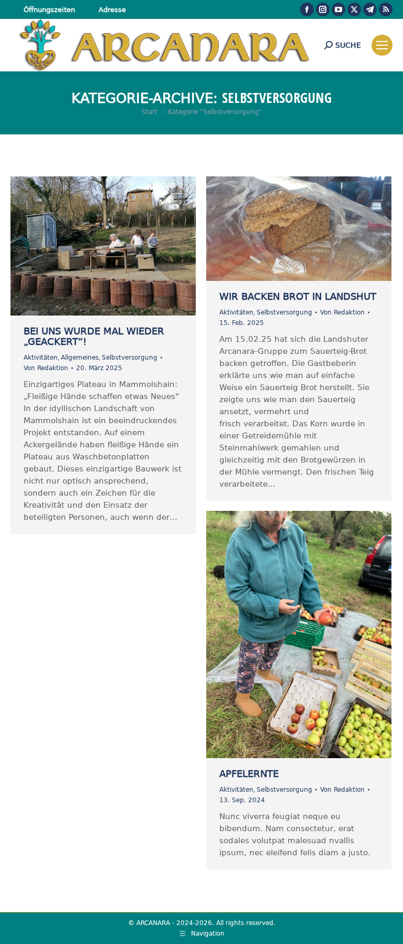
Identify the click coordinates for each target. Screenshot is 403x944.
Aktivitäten (41, 357)
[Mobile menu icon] (382, 45)
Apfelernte (249, 773)
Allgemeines (80, 357)
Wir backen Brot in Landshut (297, 296)
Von (46, 368)
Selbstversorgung (129, 357)
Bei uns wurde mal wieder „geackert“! (94, 336)
